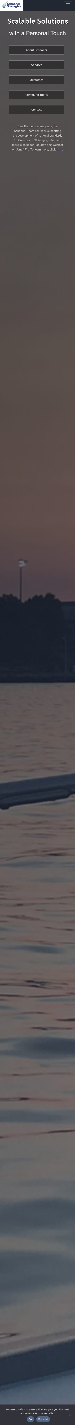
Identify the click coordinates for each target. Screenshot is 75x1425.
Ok (30, 1419)
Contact (36, 109)
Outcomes (36, 80)
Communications (36, 95)
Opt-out (43, 1419)
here (59, 149)
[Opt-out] (70, 1415)
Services (36, 65)
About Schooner (36, 50)
